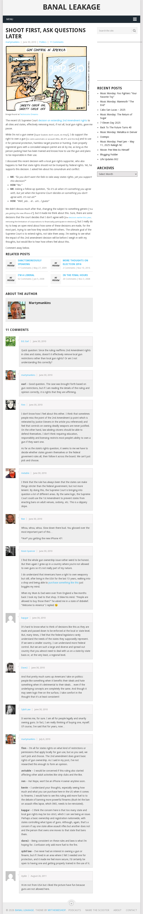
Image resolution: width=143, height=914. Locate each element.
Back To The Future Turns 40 (115, 127)
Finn (23, 404)
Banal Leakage (71, 7)
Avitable (25, 473)
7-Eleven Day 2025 (110, 122)
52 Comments (24, 279)
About (118, 910)
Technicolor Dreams (29, 114)
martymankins (13, 42)
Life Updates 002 (109, 159)
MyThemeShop (57, 910)
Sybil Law (26, 709)
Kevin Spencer (28, 551)
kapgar (24, 617)
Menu (9, 19)
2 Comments (69, 268)
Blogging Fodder (109, 154)
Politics (42, 42)
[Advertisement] (117, 60)
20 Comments (69, 279)
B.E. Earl (25, 341)
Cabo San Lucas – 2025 (112, 109)
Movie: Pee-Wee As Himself (114, 149)
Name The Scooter (97, 910)
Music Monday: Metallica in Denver (118, 132)
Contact (131, 910)
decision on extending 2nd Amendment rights (62, 120)
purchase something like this (63, 582)
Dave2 (24, 667)
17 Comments (24, 268)
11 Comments (56, 42)
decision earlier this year (80, 217)
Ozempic (104, 136)
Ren (23, 519)
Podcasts (74, 910)
